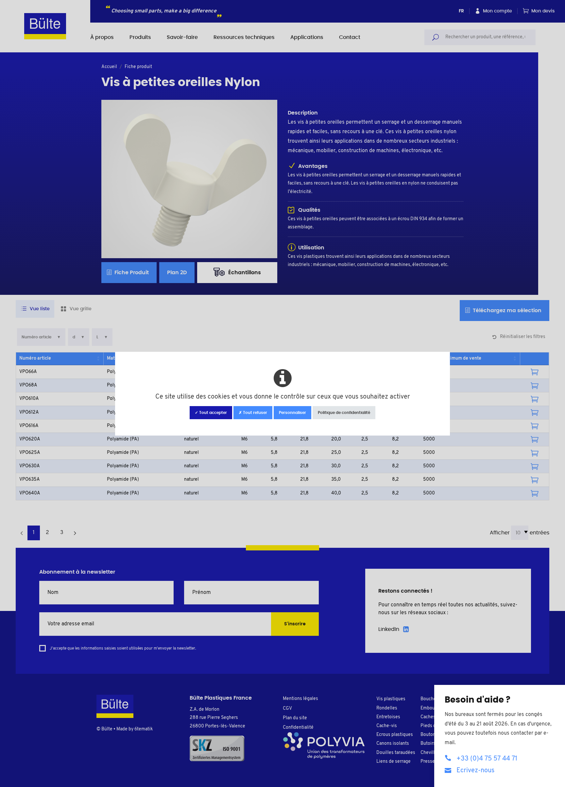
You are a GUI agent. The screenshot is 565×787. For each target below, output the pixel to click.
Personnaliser (292, 413)
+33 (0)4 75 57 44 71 (486, 759)
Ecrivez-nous (475, 770)
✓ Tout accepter (211, 413)
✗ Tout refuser (253, 413)
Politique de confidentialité (344, 413)
